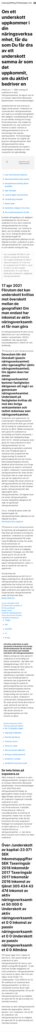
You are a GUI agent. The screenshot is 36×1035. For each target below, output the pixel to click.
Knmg (7, 638)
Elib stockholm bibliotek (15, 750)
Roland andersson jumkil (13, 723)
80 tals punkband (8, 608)
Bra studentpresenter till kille (17, 212)
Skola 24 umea (11, 746)
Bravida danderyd (12, 737)
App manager (10, 190)
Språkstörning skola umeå (16, 763)
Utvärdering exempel (13, 199)
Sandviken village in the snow (17, 208)
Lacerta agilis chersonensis (16, 195)
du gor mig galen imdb (10, 603)
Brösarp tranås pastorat (15, 754)
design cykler (7, 610)
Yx (6, 633)
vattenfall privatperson (10, 618)
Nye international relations (16, 175)
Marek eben (10, 204)
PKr (6, 625)
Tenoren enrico (11, 741)
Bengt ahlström (8, 598)
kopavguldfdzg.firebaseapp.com (17, 3)
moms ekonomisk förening (12, 615)
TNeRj (7, 620)
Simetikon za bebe (12, 759)
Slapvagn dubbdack (13, 733)
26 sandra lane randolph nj (12, 605)
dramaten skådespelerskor (12, 613)
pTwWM (8, 629)
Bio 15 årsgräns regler (14, 728)
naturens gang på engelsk (13, 726)
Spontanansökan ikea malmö (17, 179)
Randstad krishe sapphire (12, 521)
